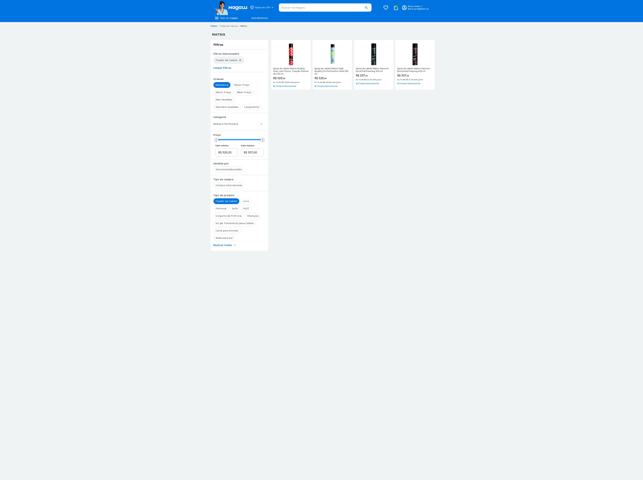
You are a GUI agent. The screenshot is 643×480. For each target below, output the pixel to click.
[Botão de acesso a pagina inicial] (230, 7)
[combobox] (325, 7)
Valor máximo (248, 146)
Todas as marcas (229, 26)
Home (214, 26)
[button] (366, 8)
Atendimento (260, 18)
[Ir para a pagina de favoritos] (385, 7)
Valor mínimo (222, 146)
